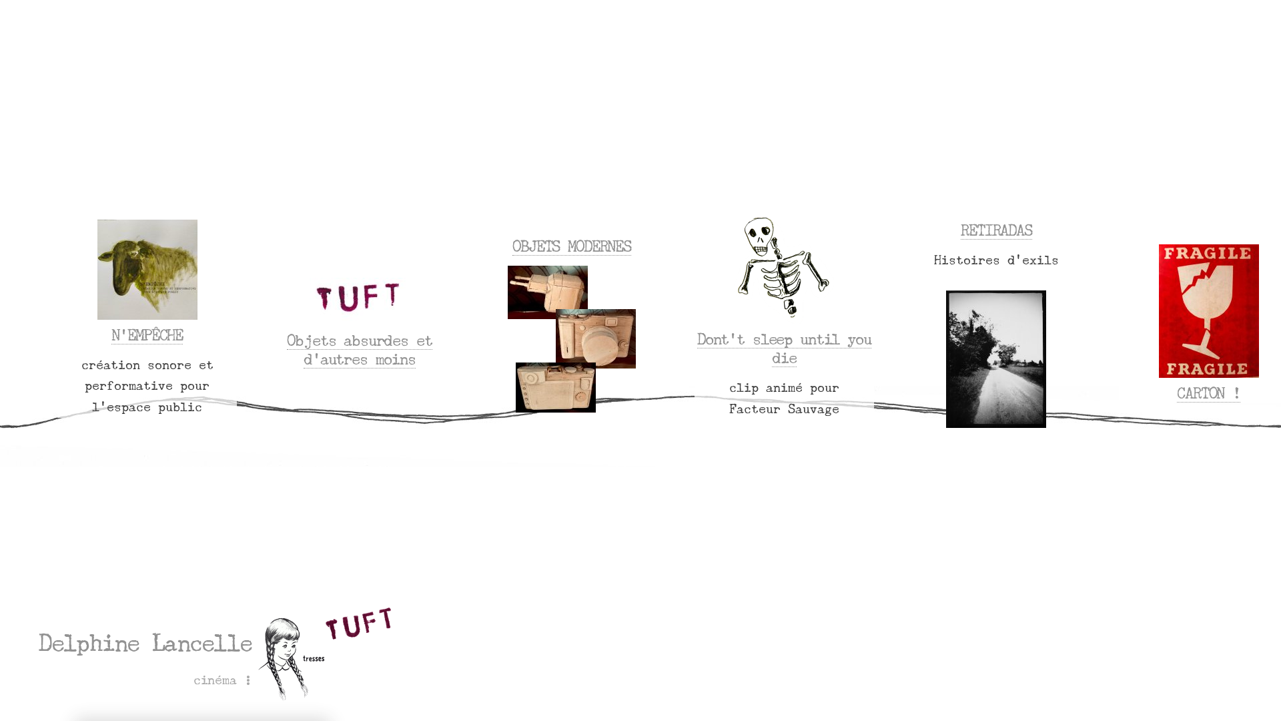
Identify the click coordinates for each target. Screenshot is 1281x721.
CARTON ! (1208, 393)
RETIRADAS (996, 230)
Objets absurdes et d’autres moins (359, 350)
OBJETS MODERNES (571, 246)
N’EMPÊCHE (147, 335)
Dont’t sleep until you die (784, 348)
